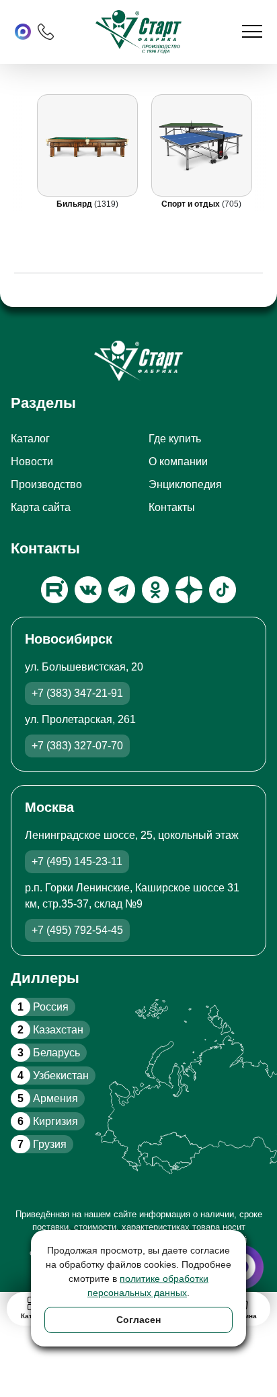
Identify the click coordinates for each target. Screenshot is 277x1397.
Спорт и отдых (192, 204)
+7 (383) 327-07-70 (77, 745)
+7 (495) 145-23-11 (77, 861)
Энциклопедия (185, 484)
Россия (43, 1007)
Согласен (138, 1319)
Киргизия (47, 1121)
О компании (178, 461)
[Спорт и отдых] (201, 145)
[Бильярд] (87, 145)
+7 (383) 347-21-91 (77, 693)
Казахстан (50, 1029)
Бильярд (75, 204)
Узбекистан (53, 1075)
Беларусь (48, 1052)
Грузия (42, 1144)
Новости (32, 461)
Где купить (175, 438)
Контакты (172, 507)
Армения (47, 1098)
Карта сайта (41, 507)
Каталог (30, 438)
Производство (46, 484)
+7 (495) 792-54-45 (77, 930)
